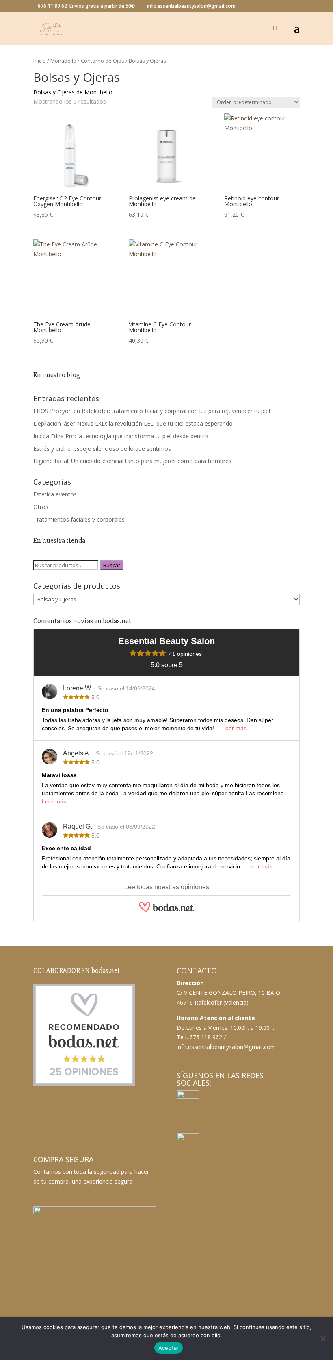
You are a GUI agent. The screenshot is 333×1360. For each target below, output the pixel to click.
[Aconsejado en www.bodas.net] (84, 1083)
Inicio (39, 60)
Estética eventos (55, 494)
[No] (323, 1338)
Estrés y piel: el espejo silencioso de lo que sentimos (102, 449)
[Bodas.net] (166, 910)
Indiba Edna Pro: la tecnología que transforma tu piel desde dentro (120, 436)
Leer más (234, 728)
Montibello (63, 60)
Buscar (111, 565)
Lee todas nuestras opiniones (166, 886)
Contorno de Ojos (102, 60)
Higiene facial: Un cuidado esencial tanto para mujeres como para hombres (132, 461)
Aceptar (168, 1348)
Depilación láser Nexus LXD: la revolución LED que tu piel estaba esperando (133, 423)
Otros (40, 507)
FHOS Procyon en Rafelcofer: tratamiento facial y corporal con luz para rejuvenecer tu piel (151, 411)
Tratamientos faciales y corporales (79, 519)
